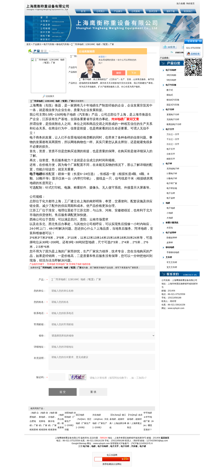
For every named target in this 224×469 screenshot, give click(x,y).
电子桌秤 (171, 198)
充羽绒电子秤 (173, 168)
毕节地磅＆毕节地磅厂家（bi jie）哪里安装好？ (149, 421)
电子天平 (171, 149)
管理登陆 (114, 443)
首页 (28, 44)
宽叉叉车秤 (172, 267)
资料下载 (170, 11)
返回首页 (165, 438)
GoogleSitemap (79, 443)
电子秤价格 (172, 188)
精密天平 (171, 159)
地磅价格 (86, 264)
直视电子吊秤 (173, 114)
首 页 (83, 11)
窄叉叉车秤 (172, 262)
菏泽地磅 (51, 264)
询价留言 (190, 3)
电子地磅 (171, 208)
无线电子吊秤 (173, 119)
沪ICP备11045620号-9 (142, 443)
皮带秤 (170, 242)
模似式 (170, 95)
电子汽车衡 (49, 44)
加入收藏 (181, 3)
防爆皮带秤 (172, 237)
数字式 (170, 90)
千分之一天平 (173, 139)
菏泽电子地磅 (75, 264)
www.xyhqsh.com (176, 308)
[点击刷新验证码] (77, 377)
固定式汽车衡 (173, 105)
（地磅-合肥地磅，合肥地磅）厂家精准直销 (34, 421)
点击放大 (49, 96)
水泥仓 (170, 227)
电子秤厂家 (172, 183)
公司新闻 (135, 11)
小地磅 (170, 213)
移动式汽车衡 (62, 44)
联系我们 (188, 11)
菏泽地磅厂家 (62, 264)
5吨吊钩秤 (171, 80)
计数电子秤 (172, 178)
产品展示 (118, 11)
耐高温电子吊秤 (174, 124)
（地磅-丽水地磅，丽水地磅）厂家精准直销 (52, 421)
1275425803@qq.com (157, 440)
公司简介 (100, 11)
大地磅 (170, 218)
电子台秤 (171, 193)
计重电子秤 (172, 173)
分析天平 (171, 154)
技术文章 (153, 11)
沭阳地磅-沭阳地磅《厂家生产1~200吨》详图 (70, 421)
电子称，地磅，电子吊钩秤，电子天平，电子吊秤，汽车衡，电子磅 (114, 446)
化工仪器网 (112, 455)
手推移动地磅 (173, 252)
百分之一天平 (173, 144)
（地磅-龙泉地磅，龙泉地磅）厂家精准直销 (43, 421)
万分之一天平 (173, 134)
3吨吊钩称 (171, 75)
